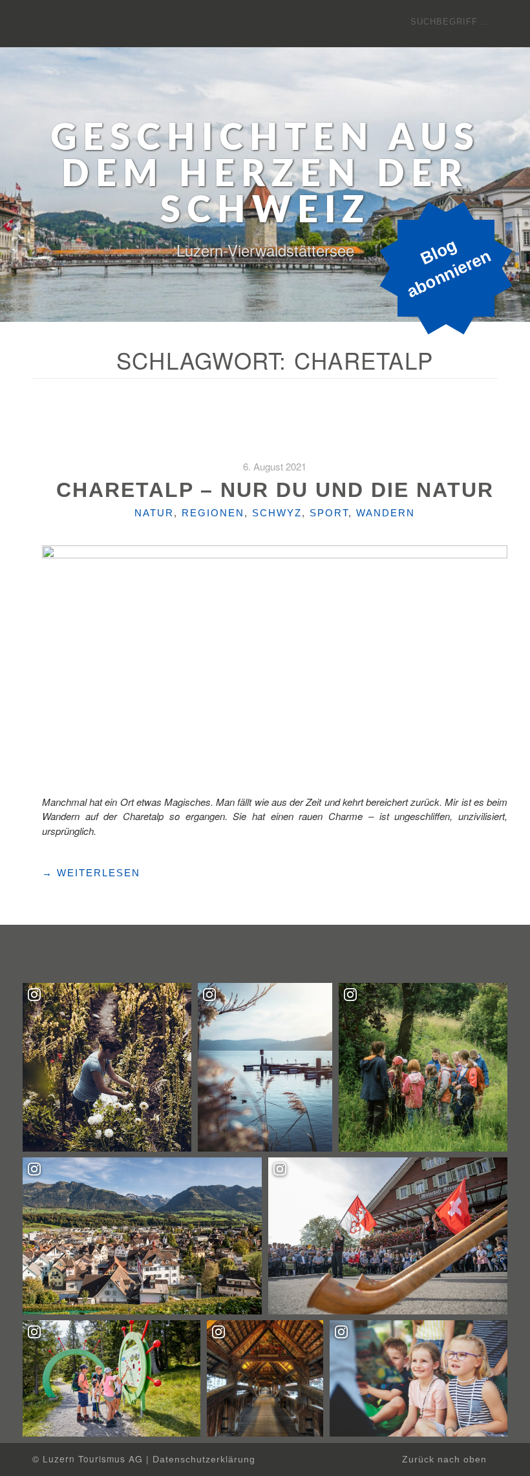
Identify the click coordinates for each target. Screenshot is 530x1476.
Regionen (213, 512)
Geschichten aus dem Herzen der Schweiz (265, 175)
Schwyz (277, 512)
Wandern (385, 512)
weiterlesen (91, 873)
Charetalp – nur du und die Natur (275, 489)
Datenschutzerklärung (204, 1459)
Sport (329, 512)
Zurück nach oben (446, 1459)
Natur (154, 512)
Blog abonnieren (449, 268)
